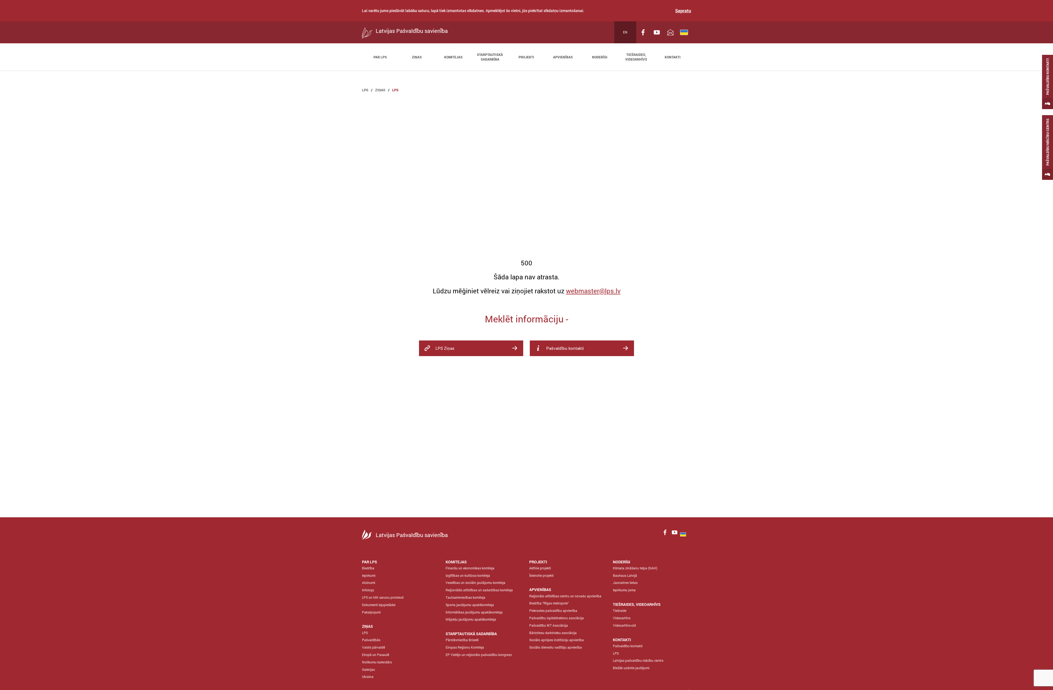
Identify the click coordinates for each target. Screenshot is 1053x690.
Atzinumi (368, 582)
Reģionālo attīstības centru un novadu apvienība (565, 596)
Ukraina (367, 676)
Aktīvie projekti (540, 568)
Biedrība (368, 568)
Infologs (368, 590)
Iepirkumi (368, 575)
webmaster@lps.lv (593, 290)
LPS (365, 89)
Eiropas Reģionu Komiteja (465, 647)
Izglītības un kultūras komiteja (468, 575)
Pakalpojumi (371, 612)
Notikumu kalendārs (377, 662)
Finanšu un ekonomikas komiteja (470, 568)
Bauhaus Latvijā (625, 575)
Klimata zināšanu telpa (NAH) (635, 568)
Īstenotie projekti (541, 575)
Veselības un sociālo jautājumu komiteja (475, 582)
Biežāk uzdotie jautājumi (631, 668)
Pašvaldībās (371, 640)
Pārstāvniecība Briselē (462, 640)
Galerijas (368, 669)
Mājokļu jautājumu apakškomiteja (471, 619)
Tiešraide (619, 610)
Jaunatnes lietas (625, 582)
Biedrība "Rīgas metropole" (549, 603)
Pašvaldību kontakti (627, 646)
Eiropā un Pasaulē (375, 654)
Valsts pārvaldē (373, 647)
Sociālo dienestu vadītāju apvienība (555, 647)
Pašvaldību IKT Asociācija (548, 625)
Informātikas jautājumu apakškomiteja (474, 612)
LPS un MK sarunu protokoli (383, 597)
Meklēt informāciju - (526, 319)
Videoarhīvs (621, 618)
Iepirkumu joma (624, 590)
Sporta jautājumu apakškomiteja (470, 605)
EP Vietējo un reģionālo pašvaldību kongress (479, 654)
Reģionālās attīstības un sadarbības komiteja (479, 590)
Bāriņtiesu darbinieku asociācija (553, 633)
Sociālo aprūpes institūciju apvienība (556, 640)
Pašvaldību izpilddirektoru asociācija (556, 618)
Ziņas (380, 89)
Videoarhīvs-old (624, 625)
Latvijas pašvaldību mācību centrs (638, 660)
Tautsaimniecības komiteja (465, 597)
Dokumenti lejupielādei (378, 605)
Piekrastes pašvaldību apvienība (553, 610)
